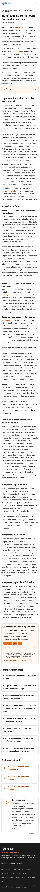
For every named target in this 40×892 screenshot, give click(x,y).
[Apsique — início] (7, 3)
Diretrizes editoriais (7, 877)
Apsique (8, 886)
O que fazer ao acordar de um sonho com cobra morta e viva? (19, 719)
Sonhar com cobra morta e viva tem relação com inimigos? (18, 697)
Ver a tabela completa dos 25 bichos (14, 660)
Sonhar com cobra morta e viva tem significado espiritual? (18, 739)
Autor (24, 873)
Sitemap (17, 877)
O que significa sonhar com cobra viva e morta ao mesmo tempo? (19, 687)
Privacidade (31, 877)
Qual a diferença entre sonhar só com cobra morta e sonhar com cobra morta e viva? (20, 708)
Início (2, 10)
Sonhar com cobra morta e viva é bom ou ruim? (19, 677)
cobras (17, 27)
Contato (3, 881)
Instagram (12, 863)
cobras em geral (8, 191)
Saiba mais (15, 829)
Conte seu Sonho (27, 869)
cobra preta (7, 320)
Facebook (4, 863)
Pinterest (19, 863)
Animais (20, 10)
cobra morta (18, 51)
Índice (8, 89)
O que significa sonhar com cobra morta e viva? (17, 729)
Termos (24, 877)
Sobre (19, 873)
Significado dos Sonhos (11, 10)
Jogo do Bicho (16, 869)
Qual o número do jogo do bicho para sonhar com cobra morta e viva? (19, 749)
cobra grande (6, 295)
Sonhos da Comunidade (8, 873)
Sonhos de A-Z (5, 869)
